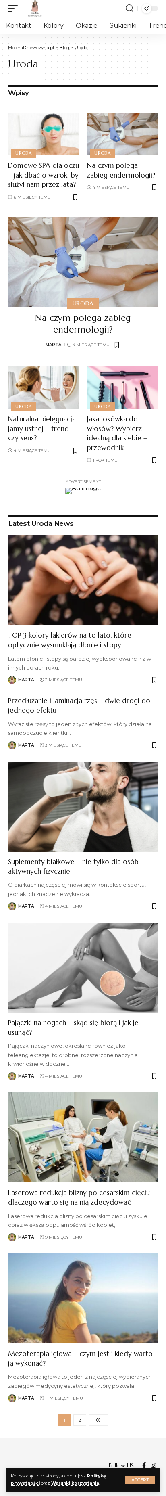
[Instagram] (153, 1465)
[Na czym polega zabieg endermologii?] (122, 134)
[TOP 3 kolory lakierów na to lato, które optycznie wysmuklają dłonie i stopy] (83, 580)
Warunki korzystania (75, 1483)
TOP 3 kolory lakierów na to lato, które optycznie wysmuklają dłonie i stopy (69, 640)
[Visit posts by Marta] (12, 680)
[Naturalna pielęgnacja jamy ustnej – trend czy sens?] (43, 387)
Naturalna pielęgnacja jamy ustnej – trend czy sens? (42, 428)
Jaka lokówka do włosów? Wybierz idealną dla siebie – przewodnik (117, 433)
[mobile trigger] (15, 8)
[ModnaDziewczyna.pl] (35, 8)
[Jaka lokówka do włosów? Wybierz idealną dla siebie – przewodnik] (122, 387)
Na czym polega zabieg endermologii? (83, 323)
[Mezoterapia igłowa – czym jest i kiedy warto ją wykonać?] (83, 1298)
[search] (129, 8)
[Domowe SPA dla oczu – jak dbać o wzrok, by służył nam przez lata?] (43, 134)
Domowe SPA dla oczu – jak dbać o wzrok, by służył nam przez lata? (43, 175)
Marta (53, 344)
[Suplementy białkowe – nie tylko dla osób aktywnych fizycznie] (83, 807)
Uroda (23, 153)
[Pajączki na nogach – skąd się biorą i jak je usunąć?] (83, 968)
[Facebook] (144, 1465)
